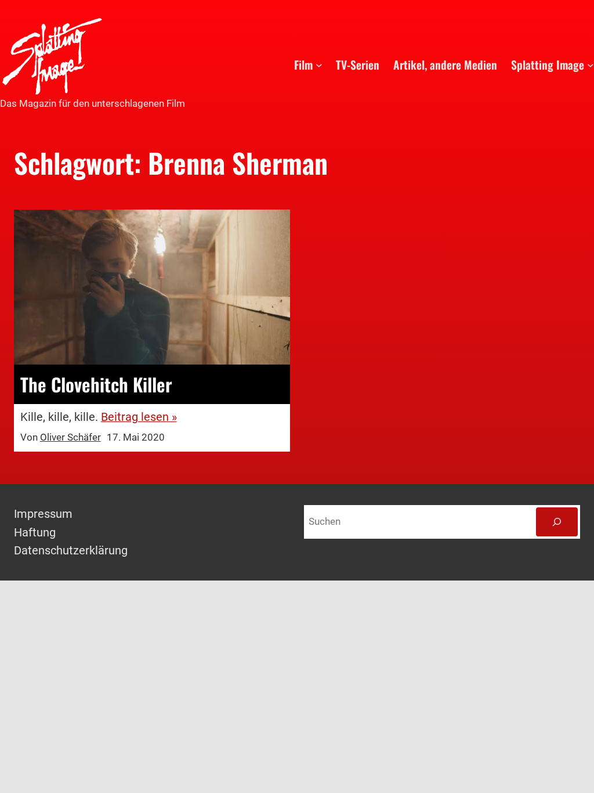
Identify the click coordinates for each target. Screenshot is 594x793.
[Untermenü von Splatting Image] (590, 65)
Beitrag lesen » (139, 417)
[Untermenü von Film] (319, 65)
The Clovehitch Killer (96, 384)
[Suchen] (557, 521)
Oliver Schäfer (70, 437)
